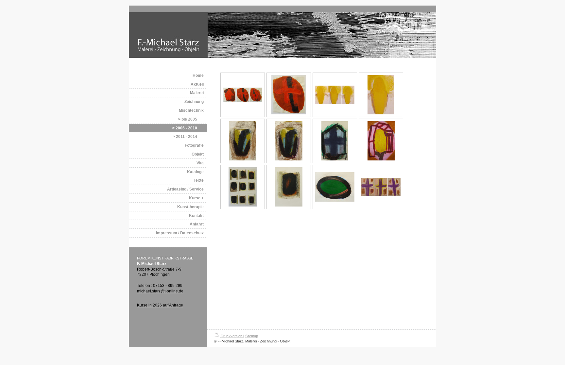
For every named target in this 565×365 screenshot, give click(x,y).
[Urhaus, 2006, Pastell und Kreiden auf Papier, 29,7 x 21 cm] (334, 140)
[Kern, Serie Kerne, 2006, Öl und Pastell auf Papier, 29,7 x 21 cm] (288, 187)
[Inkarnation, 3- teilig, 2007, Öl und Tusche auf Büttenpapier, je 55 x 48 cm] (242, 95)
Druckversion (231, 336)
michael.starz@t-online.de (160, 291)
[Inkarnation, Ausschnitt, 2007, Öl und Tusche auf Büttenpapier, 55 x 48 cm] (288, 94)
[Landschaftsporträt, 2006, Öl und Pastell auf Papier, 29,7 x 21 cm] (242, 140)
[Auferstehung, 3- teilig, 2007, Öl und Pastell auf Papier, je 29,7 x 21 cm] (334, 95)
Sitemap (251, 336)
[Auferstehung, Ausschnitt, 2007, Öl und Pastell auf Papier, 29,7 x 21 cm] (381, 94)
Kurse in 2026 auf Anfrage (160, 305)
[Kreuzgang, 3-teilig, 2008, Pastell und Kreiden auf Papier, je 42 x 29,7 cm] (381, 187)
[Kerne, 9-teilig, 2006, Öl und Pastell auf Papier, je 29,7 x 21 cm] (243, 187)
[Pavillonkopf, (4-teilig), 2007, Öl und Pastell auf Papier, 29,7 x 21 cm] (381, 140)
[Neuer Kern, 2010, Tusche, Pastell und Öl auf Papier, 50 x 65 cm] (334, 187)
